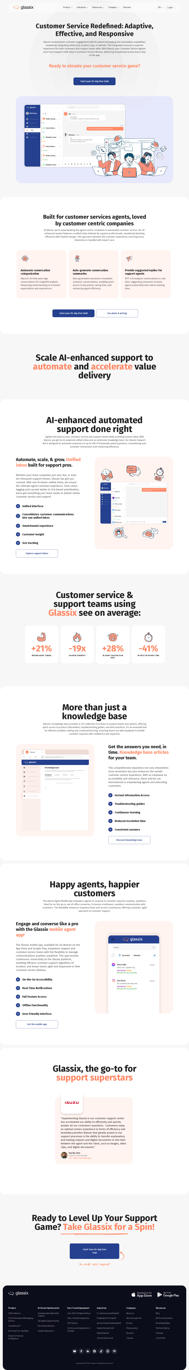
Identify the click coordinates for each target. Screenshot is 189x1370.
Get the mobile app (37, 1024)
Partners (127, 7)
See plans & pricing (117, 313)
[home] (23, 7)
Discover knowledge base (129, 840)
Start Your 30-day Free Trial (94, 1251)
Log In (170, 7)
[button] (68, 7)
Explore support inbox (37, 553)
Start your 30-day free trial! (94, 81)
